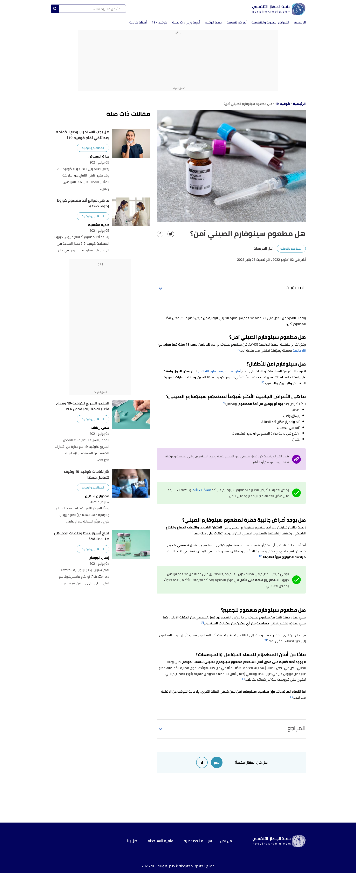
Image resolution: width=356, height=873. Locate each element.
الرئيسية (300, 22)
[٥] (202, 622)
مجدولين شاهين (97, 496)
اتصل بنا (133, 840)
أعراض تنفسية (237, 22)
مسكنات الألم (202, 490)
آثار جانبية (299, 350)
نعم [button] (217, 762)
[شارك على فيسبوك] (160, 234)
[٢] (262, 382)
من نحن (226, 840)
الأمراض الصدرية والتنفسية (270, 22)
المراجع (296, 728)
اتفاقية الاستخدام (162, 840)
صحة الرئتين (213, 22)
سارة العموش (99, 156)
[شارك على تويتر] (170, 234)
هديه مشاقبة (98, 225)
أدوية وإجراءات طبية (186, 22)
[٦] (243, 678)
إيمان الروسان (99, 558)
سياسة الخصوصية (198, 840)
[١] (239, 349)
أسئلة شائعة (138, 22)
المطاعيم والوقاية (291, 248)
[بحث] (55, 9)
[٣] (223, 402)
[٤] (192, 532)
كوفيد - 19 (159, 22)
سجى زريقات (100, 428)
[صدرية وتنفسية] (279, 8)
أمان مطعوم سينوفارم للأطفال (219, 371)
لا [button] (202, 762)
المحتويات (296, 287)
